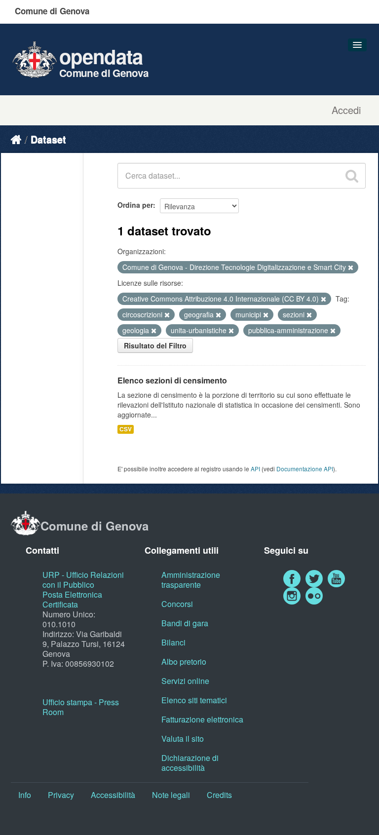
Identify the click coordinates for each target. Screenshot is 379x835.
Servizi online (185, 680)
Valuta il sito (182, 738)
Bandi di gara (184, 623)
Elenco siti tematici (194, 700)
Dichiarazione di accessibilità (190, 762)
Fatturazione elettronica (202, 719)
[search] (351, 175)
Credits (219, 794)
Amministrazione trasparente (190, 579)
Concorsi (177, 603)
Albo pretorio (183, 661)
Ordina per (135, 205)
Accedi (346, 110)
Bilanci (173, 642)
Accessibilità (113, 794)
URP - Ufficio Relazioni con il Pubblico (83, 579)
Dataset (48, 139)
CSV (125, 429)
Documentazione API (304, 468)
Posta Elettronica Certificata (72, 599)
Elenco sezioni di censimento (172, 380)
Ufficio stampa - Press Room (80, 707)
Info (24, 794)
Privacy (61, 794)
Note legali (171, 794)
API (255, 468)
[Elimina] (350, 267)
